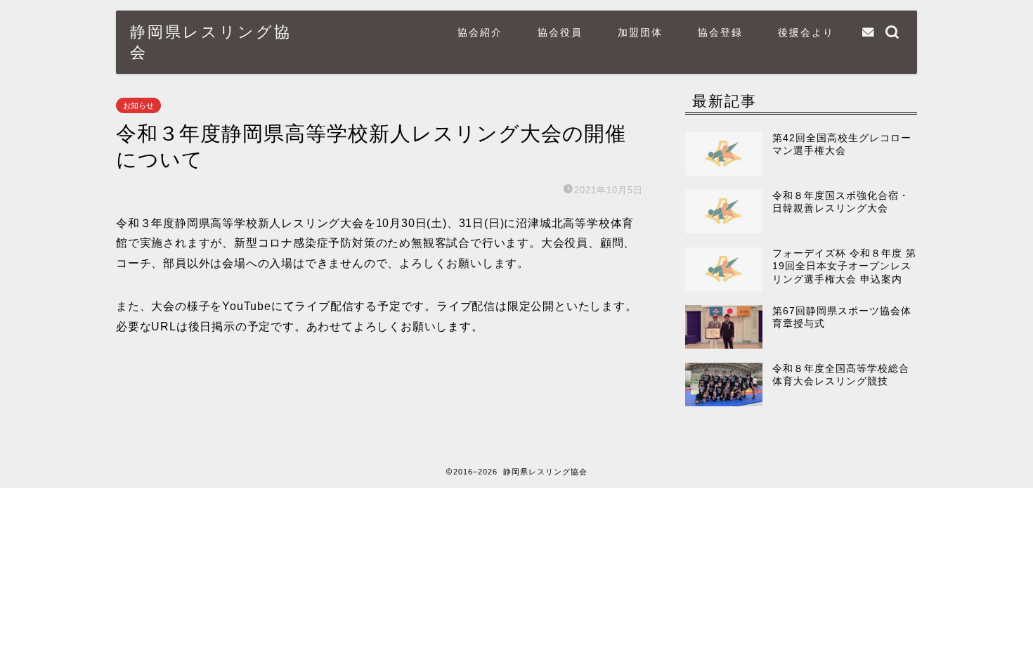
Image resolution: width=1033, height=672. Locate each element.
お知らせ (138, 105)
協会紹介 (479, 32)
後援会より (806, 32)
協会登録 (720, 32)
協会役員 (560, 32)
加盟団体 (640, 32)
